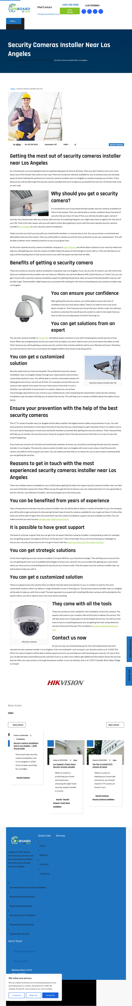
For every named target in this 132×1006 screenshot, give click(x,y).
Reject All (33, 995)
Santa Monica (70, 247)
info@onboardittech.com (48, 14)
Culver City (44, 338)
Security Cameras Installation (26, 60)
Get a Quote (70, 11)
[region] (33, 987)
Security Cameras (45, 60)
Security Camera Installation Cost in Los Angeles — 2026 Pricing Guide (26, 746)
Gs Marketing (20, 739)
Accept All (50, 995)
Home (10, 60)
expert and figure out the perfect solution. (85, 542)
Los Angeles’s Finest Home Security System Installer (64, 765)
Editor (18, 144)
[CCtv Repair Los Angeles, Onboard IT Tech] (35, 140)
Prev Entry (18, 725)
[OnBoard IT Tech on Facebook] (83, 11)
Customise (17, 995)
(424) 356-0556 (20, 961)
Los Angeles (25, 226)
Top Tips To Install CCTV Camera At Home (102, 765)
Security (59, 799)
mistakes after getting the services (53, 519)
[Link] (89, 11)
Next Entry (113, 725)
